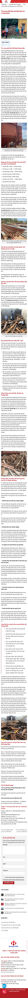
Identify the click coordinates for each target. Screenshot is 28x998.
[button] (26, 2)
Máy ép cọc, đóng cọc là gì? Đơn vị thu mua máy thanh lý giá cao (16, 904)
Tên (4, 857)
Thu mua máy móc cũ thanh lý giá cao (14, 908)
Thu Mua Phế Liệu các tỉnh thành (9, 925)
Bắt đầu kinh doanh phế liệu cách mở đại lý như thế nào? (16, 912)
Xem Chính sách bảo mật (7, 972)
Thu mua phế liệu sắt (6, 50)
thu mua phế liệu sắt (13, 296)
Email (4, 863)
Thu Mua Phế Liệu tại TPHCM (8, 928)
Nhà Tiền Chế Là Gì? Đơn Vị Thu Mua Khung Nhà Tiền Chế (14, 899)
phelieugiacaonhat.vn (11, 816)
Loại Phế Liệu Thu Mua (7, 922)
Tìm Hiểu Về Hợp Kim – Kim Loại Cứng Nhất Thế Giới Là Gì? (14, 895)
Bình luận (5, 844)
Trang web (5, 870)
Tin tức (3, 930)
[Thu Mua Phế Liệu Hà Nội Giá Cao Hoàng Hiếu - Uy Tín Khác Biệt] (9, 1)
